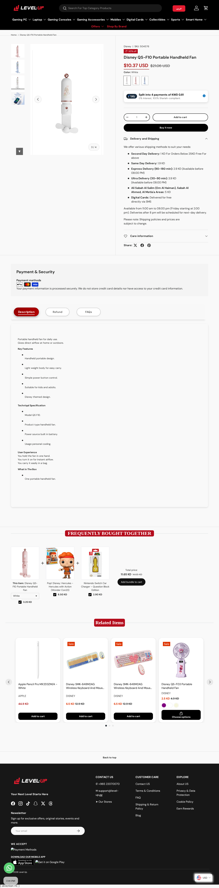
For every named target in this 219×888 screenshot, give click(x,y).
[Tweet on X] (135, 245)
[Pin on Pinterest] (149, 245)
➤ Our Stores (104, 801)
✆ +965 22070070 (108, 784)
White (170, 705)
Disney (127, 46)
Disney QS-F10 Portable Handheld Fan (38, 35)
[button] (206, 8)
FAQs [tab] (88, 312)
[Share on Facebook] (142, 245)
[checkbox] (20, 602)
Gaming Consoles (59, 19)
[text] (109, 533)
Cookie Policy (185, 801)
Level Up (23, 872)
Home (14, 35)
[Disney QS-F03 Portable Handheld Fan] (181, 660)
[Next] (210, 682)
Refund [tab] (57, 312)
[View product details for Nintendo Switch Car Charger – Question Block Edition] (95, 563)
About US (182, 784)
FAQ (138, 797)
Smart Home (194, 19)
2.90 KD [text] (97, 594)
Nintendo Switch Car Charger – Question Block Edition (95, 587)
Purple (164, 705)
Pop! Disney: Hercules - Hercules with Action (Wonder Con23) (60, 587)
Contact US (143, 784)
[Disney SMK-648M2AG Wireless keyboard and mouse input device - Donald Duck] (85, 660)
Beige (176, 705)
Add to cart (180, 117)
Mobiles (116, 19)
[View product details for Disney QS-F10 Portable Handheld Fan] (25, 563)
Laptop (37, 19)
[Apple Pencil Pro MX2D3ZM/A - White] (37, 660)
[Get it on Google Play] (50, 862)
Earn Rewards (185, 808)
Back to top (109, 757)
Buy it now (166, 127)
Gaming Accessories (91, 19)
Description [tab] (26, 312)
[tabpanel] (109, 415)
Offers (95, 26)
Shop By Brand (116, 26)
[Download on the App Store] (22, 862)
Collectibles (157, 19)
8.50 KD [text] (62, 594)
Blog (138, 815)
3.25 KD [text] (27, 602)
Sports (175, 19)
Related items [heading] (109, 622)
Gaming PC (19, 19)
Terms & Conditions (148, 791)
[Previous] (8, 682)
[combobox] (110, 8)
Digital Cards (135, 19)
